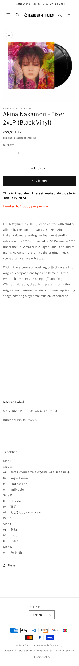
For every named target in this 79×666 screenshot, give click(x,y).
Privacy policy (44, 650)
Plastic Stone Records (37, 645)
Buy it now (40, 181)
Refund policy (25, 650)
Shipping (7, 137)
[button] (8, 15)
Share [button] (11, 565)
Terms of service (65, 650)
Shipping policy (41, 656)
